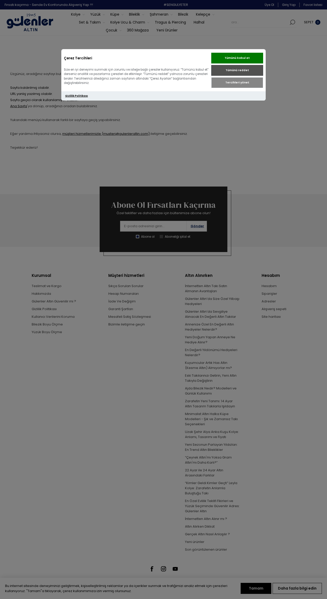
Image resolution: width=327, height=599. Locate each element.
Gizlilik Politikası (76, 96)
